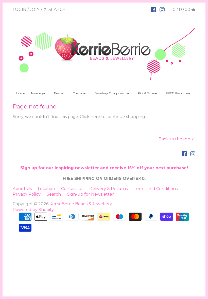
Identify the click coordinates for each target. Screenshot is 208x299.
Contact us (72, 188)
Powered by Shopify (33, 209)
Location (46, 188)
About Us (22, 188)
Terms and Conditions (156, 188)
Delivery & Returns (108, 188)
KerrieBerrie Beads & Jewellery (80, 203)
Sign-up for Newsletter (90, 194)
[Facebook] (153, 9)
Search (54, 194)
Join (35, 9)
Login (19, 9)
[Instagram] (162, 9)
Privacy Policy (27, 194)
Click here (90, 116)
